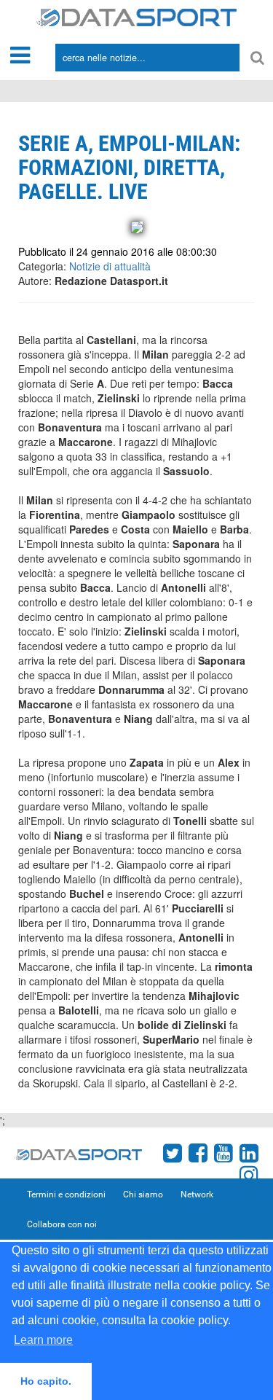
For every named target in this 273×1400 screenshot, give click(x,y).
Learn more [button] (43, 1340)
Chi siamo (143, 1194)
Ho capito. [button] (45, 1381)
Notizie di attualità (110, 266)
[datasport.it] (136, 16)
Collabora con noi (62, 1224)
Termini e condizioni (66, 1194)
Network (197, 1194)
